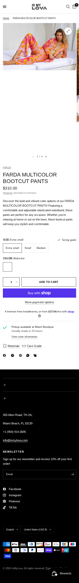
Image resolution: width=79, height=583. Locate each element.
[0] (73, 6)
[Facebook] (5, 355)
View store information (24, 336)
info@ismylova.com (15, 440)
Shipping (7, 193)
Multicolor (7, 267)
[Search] (68, 6)
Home (6, 18)
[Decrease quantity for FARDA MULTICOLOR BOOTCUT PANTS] (6, 281)
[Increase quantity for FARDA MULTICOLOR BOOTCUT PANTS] (16, 281)
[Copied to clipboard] (36, 355)
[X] (13, 355)
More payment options (39, 302)
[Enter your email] (72, 474)
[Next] (46, 156)
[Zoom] (68, 31)
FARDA (7, 167)
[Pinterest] (21, 355)
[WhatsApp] (28, 355)
